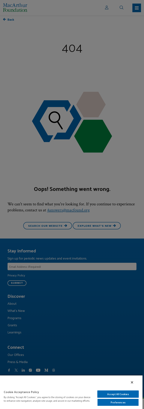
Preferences (118, 402)
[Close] (132, 382)
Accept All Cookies (118, 394)
